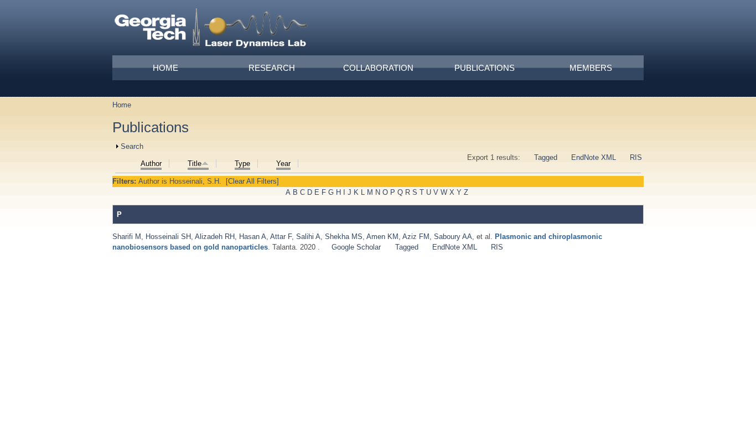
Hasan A (252, 236)
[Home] (211, 29)
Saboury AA (453, 236)
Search (132, 146)
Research (271, 67)
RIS (636, 157)
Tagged (545, 157)
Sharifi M (126, 236)
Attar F (281, 236)
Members (590, 67)
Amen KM (382, 236)
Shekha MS (344, 236)
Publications (484, 67)
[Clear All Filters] (252, 181)
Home (165, 67)
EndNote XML (593, 157)
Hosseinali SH (168, 236)
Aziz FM (415, 236)
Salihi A (308, 236)
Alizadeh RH (215, 236)
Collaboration (378, 67)
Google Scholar (356, 247)
